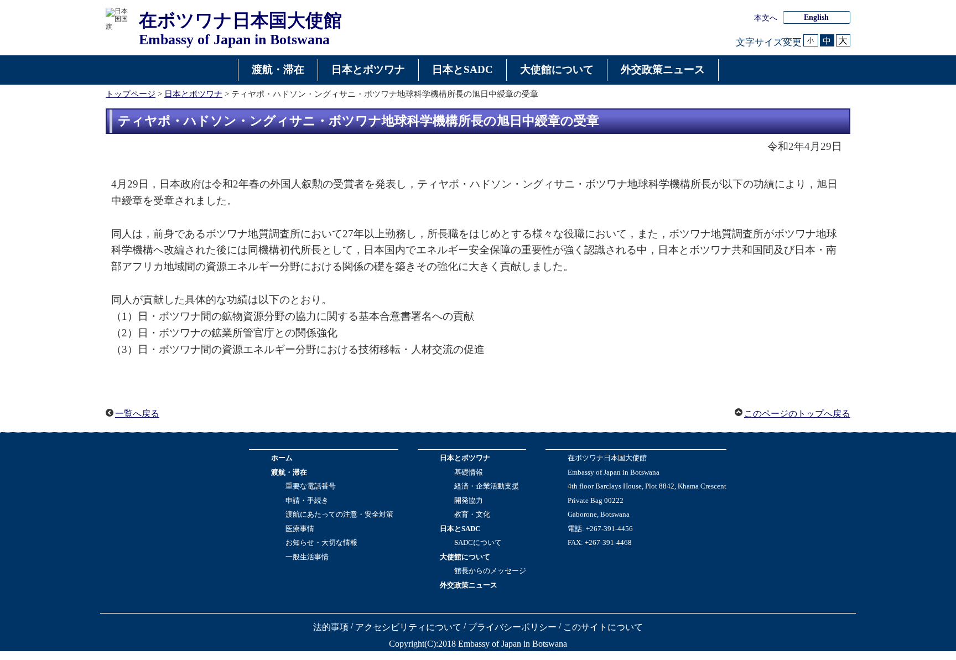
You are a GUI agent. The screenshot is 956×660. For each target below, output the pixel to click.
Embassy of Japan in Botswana (613, 472)
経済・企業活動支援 (486, 486)
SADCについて (478, 543)
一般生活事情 (307, 557)
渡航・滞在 (289, 472)
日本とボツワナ (193, 93)
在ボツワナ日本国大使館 (607, 458)
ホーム (282, 458)
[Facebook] (574, 558)
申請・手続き (307, 501)
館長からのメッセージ (490, 571)
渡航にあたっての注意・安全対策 (339, 514)
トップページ (130, 93)
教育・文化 (472, 514)
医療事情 (299, 529)
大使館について (465, 557)
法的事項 (331, 627)
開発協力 (468, 501)
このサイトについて (603, 627)
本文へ (765, 18)
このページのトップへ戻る (797, 413)
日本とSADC (460, 529)
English (816, 17)
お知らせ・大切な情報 (321, 543)
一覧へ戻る (137, 413)
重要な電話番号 (310, 486)
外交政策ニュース (468, 585)
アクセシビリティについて (408, 627)
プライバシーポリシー (512, 627)
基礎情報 (468, 472)
